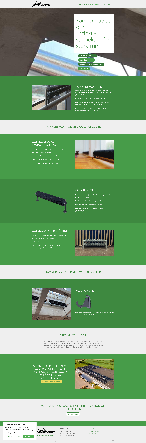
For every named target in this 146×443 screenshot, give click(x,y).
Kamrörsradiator (93, 431)
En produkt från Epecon (45, 435)
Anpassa (9, 436)
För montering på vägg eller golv (91, 64)
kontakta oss (108, 4)
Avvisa (18, 436)
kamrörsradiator (94, 4)
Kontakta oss (92, 433)
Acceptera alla (28, 436)
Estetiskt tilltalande (86, 60)
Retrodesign (84, 68)
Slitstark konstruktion (87, 56)
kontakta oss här (73, 414)
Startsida (83, 4)
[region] (19, 431)
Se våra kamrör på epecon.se (51, 381)
